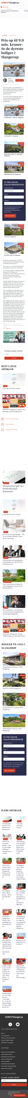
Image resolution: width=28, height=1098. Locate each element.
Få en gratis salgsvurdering (8, 1066)
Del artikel (18, 80)
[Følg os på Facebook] (10, 1024)
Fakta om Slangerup (6, 1059)
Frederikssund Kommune (8, 1064)
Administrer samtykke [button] (7, 1042)
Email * (6, 194)
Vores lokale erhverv (6, 1054)
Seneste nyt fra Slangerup (8, 1052)
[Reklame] (14, 337)
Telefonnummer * (9, 188)
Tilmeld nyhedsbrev (19, 1095)
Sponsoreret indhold (6, 1068)
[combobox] (4, 759)
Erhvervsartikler (5, 1061)
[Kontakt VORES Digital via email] (18, 1024)
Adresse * (6, 200)
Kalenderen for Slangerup (8, 1057)
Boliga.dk (8, 328)
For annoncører (5, 1035)
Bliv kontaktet (10, 216)
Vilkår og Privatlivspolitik (8, 1038)
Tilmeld (14, 358)
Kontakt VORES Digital (7, 1040)
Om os (3, 1033)
